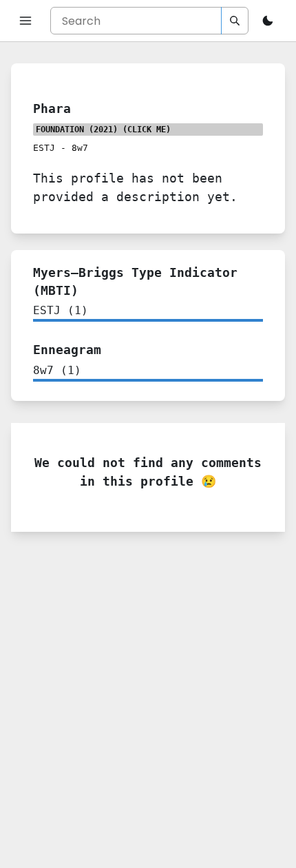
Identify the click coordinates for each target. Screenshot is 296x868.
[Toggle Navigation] (25, 20)
